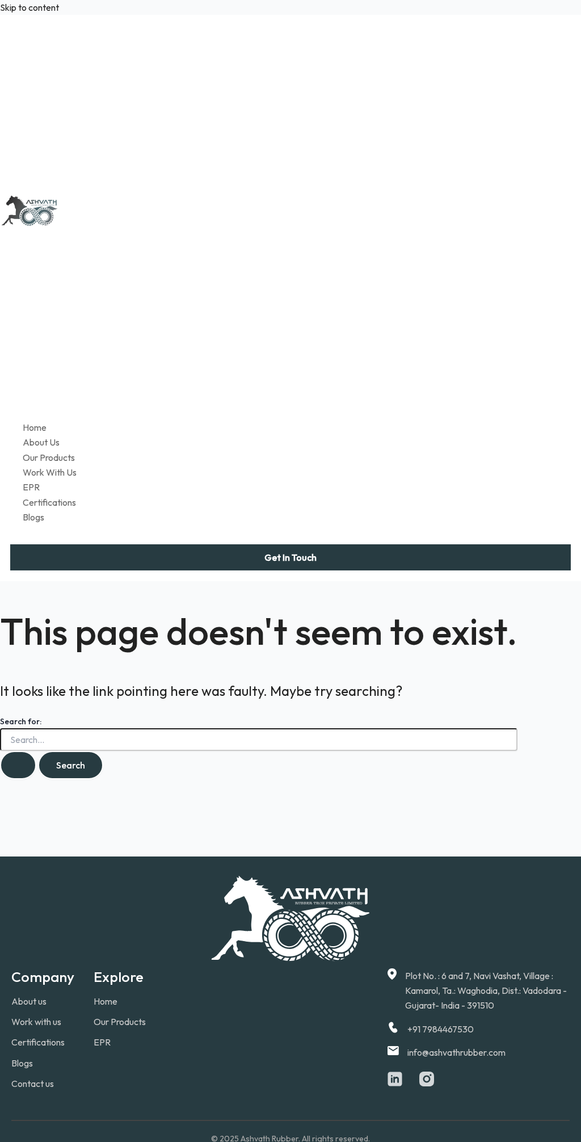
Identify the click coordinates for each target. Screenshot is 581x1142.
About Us (41, 442)
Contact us (32, 1083)
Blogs (33, 517)
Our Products (49, 457)
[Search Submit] (18, 765)
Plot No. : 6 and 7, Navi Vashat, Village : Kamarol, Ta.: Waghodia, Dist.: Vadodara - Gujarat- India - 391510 (486, 990)
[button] (290, 557)
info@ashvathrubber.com (456, 1052)
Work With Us (50, 472)
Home (35, 427)
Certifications (49, 502)
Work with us (36, 1021)
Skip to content (29, 7)
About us (29, 1001)
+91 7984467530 (440, 1029)
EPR (31, 487)
